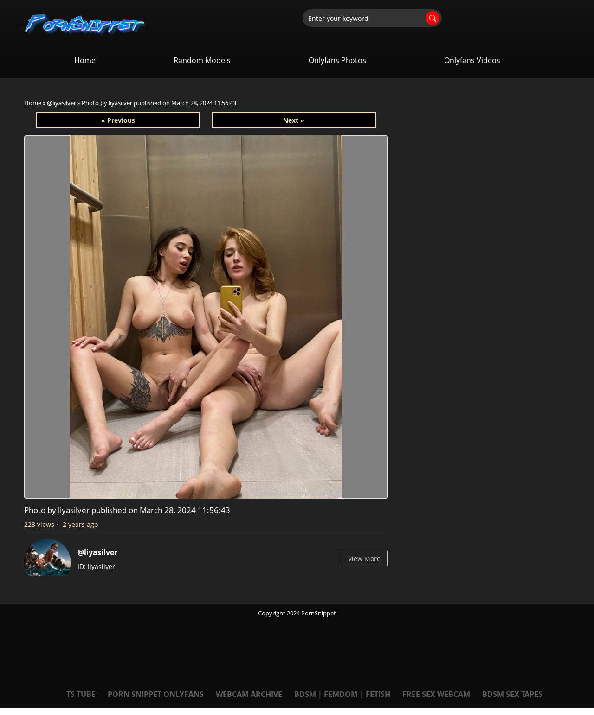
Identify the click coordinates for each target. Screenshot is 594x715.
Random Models (202, 60)
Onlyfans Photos (337, 60)
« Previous (118, 120)
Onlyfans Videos (472, 60)
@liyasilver (61, 103)
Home (85, 60)
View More (364, 558)
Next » (293, 120)
